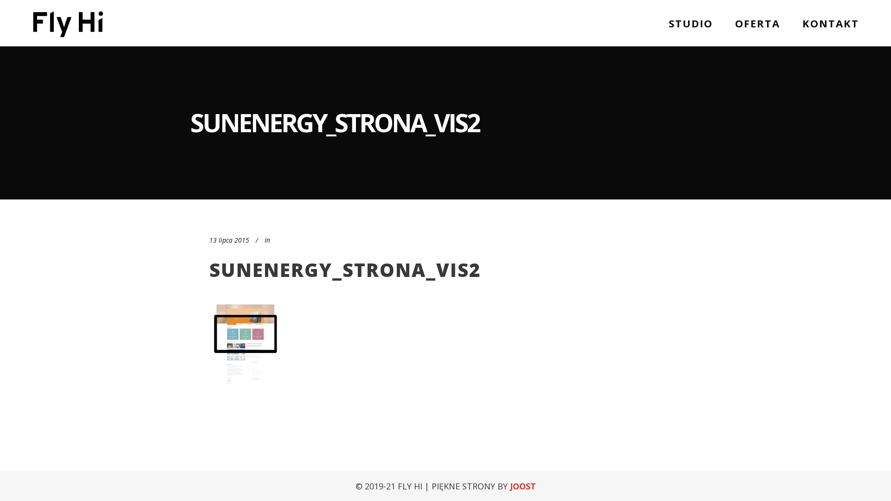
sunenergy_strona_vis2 (345, 270)
